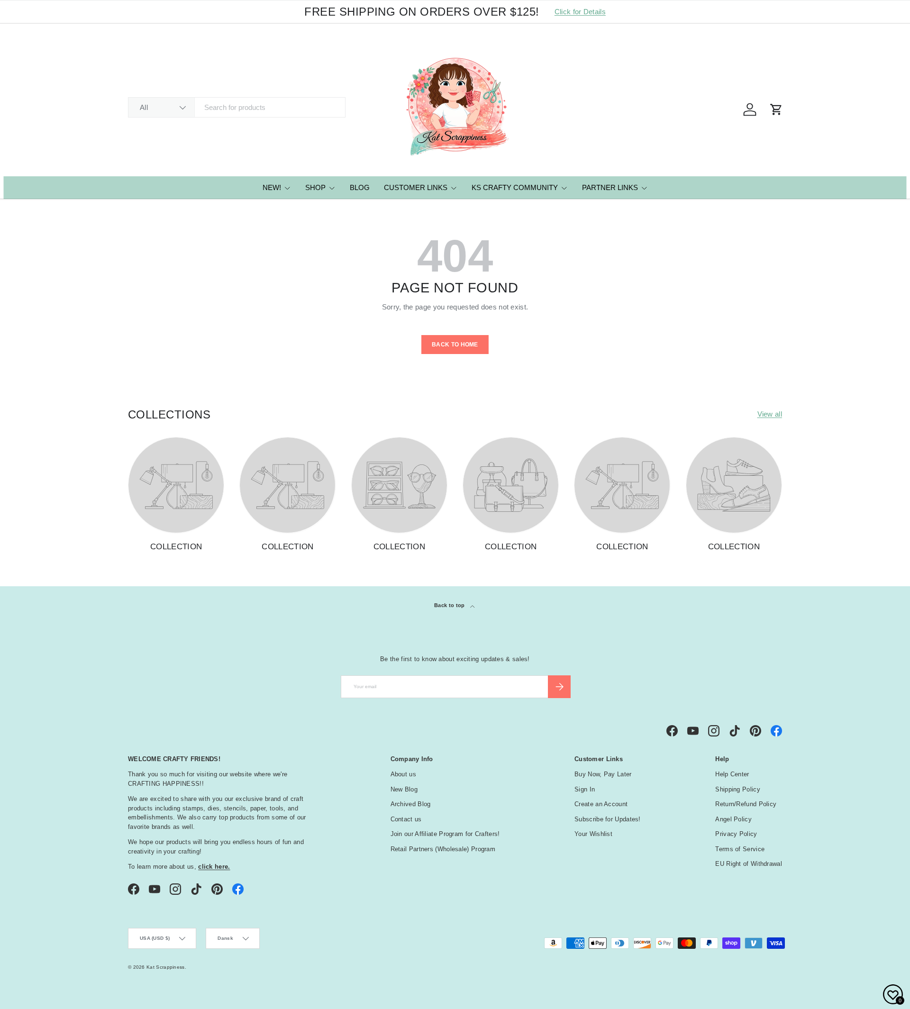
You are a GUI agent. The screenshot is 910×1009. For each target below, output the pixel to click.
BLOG (360, 187)
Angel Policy (733, 819)
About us (403, 774)
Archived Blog (411, 804)
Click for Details (580, 12)
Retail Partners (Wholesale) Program (443, 849)
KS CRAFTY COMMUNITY (515, 187)
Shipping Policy (737, 789)
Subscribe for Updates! (607, 819)
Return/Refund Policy (745, 804)
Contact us (406, 819)
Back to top (450, 605)
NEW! (272, 187)
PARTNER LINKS (610, 187)
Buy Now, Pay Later (602, 774)
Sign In (584, 789)
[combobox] (236, 107)
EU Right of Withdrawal (748, 863)
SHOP (315, 187)
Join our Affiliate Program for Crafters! (445, 833)
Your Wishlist (593, 833)
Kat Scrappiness (165, 967)
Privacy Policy (736, 833)
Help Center (732, 774)
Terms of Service (739, 849)
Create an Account (601, 804)
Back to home (455, 344)
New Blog (404, 789)
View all (769, 414)
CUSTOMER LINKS (415, 187)
